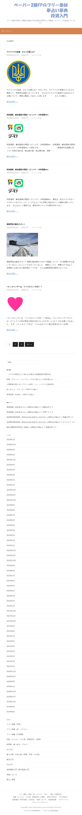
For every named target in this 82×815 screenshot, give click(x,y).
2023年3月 (11, 535)
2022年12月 (11, 550)
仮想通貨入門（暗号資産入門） (19, 769)
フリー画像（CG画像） (16, 734)
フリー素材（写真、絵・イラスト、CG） (33, 794)
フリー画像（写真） (14, 724)
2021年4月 (11, 651)
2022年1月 (11, 606)
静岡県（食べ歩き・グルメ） (18, 744)
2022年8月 (11, 571)
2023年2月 (11, 540)
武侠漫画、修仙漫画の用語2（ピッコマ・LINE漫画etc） (28, 115)
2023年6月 (11, 520)
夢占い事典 (11, 780)
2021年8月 (11, 631)
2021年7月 (11, 636)
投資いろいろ (12, 774)
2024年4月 (11, 470)
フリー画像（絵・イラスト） (18, 729)
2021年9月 (11, 626)
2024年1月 (11, 485)
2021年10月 (11, 621)
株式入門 (10, 759)
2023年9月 (11, 505)
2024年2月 (11, 480)
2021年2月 (11, 661)
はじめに (10, 749)
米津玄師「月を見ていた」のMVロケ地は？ (23, 407)
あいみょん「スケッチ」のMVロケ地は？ (22, 389)
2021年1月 (11, 666)
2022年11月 (11, 555)
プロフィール (63, 799)
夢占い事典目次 (56, 794)
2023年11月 (11, 495)
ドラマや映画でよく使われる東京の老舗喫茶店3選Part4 (29, 374)
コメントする (36, 55)
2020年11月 (11, 676)
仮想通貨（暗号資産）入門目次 (23, 799)
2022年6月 (11, 581)
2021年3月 (11, 656)
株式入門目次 (52, 797)
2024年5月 (11, 465)
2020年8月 (11, 681)
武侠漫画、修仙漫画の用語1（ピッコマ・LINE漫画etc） (28, 169)
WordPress (36, 810)
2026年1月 (11, 439)
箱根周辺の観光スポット (16, 224)
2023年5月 (11, 525)
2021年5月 (11, 646)
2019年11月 (11, 697)
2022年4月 (11, 591)
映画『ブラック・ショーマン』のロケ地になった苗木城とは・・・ (32, 379)
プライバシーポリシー (40, 802)
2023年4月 (11, 530)
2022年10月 (11, 560)
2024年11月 (11, 460)
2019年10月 (11, 702)
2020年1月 (11, 686)
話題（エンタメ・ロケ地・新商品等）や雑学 (24, 739)
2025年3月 (11, 455)
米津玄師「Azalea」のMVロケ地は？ (21, 394)
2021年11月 (11, 616)
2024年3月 (11, 475)
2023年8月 (11, 510)
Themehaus (54, 810)
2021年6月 (11, 641)
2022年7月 (11, 576)
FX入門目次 (63, 797)
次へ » (29, 344)
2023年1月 (11, 545)
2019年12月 (11, 691)
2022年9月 (11, 565)
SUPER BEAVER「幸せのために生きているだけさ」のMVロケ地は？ (33, 417)
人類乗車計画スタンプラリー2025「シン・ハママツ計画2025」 (31, 384)
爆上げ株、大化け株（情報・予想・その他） (24, 754)
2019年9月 (11, 707)
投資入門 (24, 55)
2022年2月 (11, 601)
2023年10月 (11, 500)
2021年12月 (11, 611)
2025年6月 (11, 450)
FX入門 (9, 764)
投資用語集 (52, 799)
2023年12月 (11, 490)
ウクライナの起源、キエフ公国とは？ (21, 52)
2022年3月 (11, 596)
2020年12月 (11, 671)
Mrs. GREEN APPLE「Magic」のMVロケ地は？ (25, 427)
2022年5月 (11, 586)
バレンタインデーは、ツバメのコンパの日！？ (24, 287)
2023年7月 (11, 515)
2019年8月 (11, 712)
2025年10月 (11, 444)
